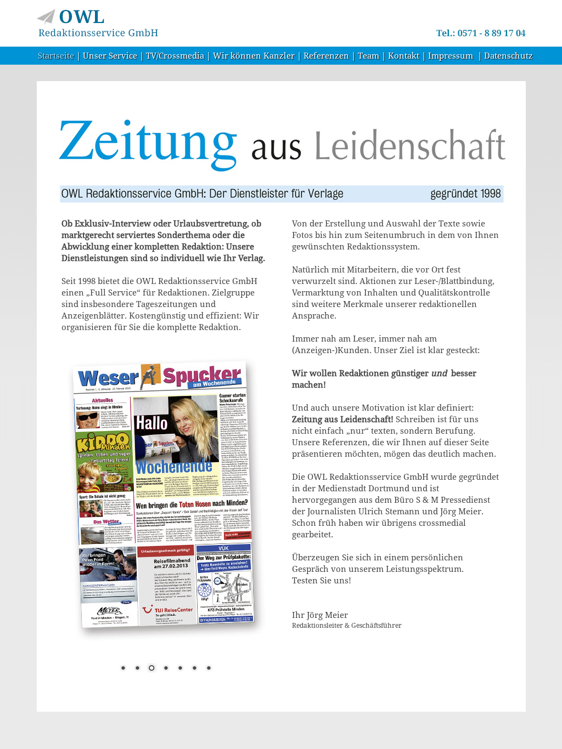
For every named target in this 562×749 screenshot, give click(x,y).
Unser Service (110, 56)
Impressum (450, 56)
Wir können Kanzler (254, 56)
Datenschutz (508, 56)
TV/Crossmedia (175, 56)
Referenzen (326, 56)
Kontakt (403, 56)
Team (368, 56)
